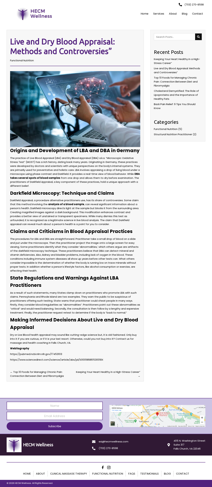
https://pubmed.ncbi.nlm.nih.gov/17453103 (36, 354)
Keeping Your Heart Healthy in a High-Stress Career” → (108, 374)
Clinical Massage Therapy (68, 474)
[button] (55, 426)
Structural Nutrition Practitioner (173, 134)
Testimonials (149, 474)
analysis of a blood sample (66, 204)
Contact (197, 14)
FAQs (131, 474)
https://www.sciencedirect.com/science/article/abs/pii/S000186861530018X (56, 359)
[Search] (198, 36)
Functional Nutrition (22, 60)
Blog (184, 14)
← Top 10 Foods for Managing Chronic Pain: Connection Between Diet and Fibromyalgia (37, 374)
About (173, 14)
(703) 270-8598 (108, 448)
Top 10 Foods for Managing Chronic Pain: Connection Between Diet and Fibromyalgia (176, 81)
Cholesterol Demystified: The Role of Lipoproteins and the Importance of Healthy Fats (176, 95)
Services (158, 14)
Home (144, 14)
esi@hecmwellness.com (113, 441)
